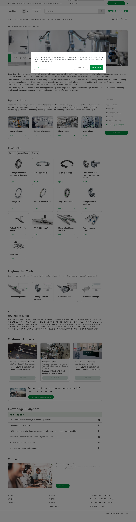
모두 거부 (81, 67)
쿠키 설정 (37, 67)
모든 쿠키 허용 (96, 67)
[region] (68, 62)
